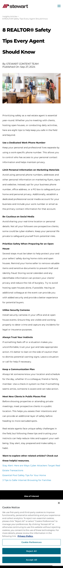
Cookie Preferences (31, 542)
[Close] (59, 503)
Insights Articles (9, 16)
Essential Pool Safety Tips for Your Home (24, 475)
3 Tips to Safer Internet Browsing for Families (26, 480)
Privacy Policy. (25, 536)
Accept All (31, 560)
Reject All (31, 551)
